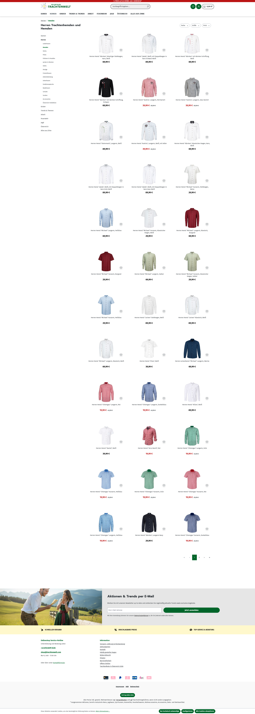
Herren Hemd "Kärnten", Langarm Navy (149, 535)
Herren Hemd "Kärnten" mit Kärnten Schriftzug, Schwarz (106, 101)
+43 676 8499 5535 (48, 648)
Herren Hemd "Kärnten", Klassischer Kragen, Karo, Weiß (192, 144)
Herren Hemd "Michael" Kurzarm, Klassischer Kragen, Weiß (149, 232)
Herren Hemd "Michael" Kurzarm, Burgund (106, 274)
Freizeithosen (47, 73)
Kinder (43, 107)
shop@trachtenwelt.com (51, 652)
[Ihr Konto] (198, 6)
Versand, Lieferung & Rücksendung (112, 644)
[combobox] (128, 6)
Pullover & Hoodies (49, 58)
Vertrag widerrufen (127, 695)
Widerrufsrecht (105, 655)
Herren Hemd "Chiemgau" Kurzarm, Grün (149, 492)
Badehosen (46, 88)
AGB (127, 687)
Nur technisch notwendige (169, 711)
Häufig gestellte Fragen (108, 652)
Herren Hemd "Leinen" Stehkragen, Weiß (149, 318)
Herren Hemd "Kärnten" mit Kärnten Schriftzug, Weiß (192, 57)
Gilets (45, 66)
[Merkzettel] (193, 6)
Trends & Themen (47, 111)
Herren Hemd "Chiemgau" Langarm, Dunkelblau (149, 405)
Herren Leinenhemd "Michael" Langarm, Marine (192, 361)
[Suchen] (148, 6)
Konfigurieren (188, 711)
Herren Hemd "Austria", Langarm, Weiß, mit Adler (149, 143)
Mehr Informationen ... (103, 711)
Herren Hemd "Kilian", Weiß (192, 405)
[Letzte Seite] (209, 557)
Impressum (120, 687)
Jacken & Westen (48, 62)
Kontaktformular (59, 663)
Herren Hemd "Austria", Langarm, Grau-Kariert (192, 100)
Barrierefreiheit (105, 661)
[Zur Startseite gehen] (56, 6)
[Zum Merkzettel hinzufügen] (121, 50)
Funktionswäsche (48, 84)
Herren (43, 40)
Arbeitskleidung (48, 77)
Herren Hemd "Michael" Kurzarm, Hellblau (106, 318)
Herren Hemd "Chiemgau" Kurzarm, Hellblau (106, 492)
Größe (194, 25)
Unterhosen (46, 80)
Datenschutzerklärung (141, 615)
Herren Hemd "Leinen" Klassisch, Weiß (192, 318)
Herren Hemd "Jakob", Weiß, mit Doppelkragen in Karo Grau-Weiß (149, 188)
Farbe (183, 25)
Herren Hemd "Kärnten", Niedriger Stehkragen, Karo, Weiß (106, 57)
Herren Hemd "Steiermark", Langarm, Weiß (106, 143)
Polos (44, 55)
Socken (45, 95)
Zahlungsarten (105, 647)
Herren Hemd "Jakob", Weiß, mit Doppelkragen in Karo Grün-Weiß (106, 188)
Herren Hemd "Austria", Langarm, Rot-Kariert (149, 100)
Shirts (45, 51)
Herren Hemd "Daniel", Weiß (106, 448)
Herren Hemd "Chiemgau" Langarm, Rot (106, 405)
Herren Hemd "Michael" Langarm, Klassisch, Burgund (192, 232)
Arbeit (43, 115)
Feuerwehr (44, 119)
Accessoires (46, 99)
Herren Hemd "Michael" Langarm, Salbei (149, 274)
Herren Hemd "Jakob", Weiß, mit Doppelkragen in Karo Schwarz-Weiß (149, 57)
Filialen (102, 658)
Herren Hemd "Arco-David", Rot (149, 448)
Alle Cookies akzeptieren (205, 711)
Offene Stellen (105, 663)
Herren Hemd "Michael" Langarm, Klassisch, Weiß (106, 361)
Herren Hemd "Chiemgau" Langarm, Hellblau (106, 535)
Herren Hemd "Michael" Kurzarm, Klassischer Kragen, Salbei (192, 275)
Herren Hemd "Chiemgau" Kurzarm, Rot (192, 492)
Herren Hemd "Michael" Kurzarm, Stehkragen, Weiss (192, 188)
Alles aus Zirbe (46, 130)
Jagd (42, 123)
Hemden (45, 47)
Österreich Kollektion (49, 103)
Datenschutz (134, 687)
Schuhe (45, 92)
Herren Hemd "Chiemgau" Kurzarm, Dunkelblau (192, 535)
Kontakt (102, 649)
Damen (43, 36)
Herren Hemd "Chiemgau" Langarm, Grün (192, 448)
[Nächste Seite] (204, 557)
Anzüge (45, 69)
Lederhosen (46, 44)
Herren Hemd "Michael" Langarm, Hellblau (106, 230)
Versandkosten (121, 700)
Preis (205, 25)
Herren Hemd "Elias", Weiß (149, 361)
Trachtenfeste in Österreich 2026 (111, 666)
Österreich (44, 127)
